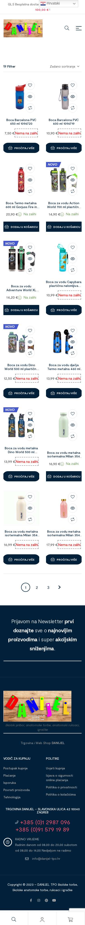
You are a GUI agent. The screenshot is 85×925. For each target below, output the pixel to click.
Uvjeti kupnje (55, 768)
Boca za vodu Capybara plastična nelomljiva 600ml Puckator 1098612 (63, 285)
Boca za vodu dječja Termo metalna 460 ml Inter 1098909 (63, 369)
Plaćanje (9, 775)
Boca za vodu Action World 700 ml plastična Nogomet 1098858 (63, 207)
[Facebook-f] (31, 900)
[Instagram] (39, 900)
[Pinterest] (46, 900)
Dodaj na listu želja (30, 85)
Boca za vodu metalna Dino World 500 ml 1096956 (21, 452)
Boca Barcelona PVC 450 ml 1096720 (21, 122)
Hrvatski (53, 3)
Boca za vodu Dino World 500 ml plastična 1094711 (21, 369)
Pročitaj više (24, 148)
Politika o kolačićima (61, 794)
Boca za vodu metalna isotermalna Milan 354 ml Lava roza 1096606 (63, 535)
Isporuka (9, 782)
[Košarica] (70, 919)
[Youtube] (54, 900)
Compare (30, 107)
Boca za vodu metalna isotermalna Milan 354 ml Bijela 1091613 (21, 535)
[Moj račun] (42, 919)
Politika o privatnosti (61, 787)
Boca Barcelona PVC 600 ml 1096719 (64, 122)
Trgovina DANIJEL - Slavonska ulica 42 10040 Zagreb (42, 810)
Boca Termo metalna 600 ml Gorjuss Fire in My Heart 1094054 (21, 207)
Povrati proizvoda (16, 790)
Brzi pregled (30, 96)
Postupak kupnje (15, 768)
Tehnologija (11, 797)
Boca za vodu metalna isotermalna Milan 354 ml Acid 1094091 (63, 456)
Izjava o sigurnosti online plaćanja (59, 777)
